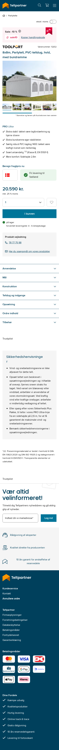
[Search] (39, 6)
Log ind (49, 518)
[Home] (4, 15)
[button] (47, 5)
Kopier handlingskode (33, 37)
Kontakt (7, 593)
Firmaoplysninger (12, 615)
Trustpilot (8, 338)
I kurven (30, 214)
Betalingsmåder (11, 630)
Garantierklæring (12, 640)
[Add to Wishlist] (51, 202)
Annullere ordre (11, 598)
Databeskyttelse (11, 625)
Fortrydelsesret (11, 635)
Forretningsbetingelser (15, 620)
